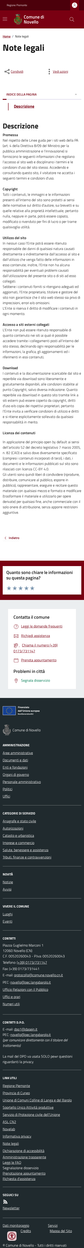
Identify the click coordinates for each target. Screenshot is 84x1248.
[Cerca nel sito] (70, 19)
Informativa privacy (17, 1136)
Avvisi (7, 889)
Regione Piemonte (17, 5)
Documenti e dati (15, 760)
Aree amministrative (18, 753)
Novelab (9, 1129)
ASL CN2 (9, 1121)
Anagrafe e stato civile (19, 821)
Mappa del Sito (61, 1231)
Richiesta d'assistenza (19, 1178)
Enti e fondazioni (15, 767)
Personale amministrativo (22, 781)
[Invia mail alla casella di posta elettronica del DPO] (25, 1029)
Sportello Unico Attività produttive (28, 1107)
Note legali (11, 1143)
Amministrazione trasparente (24, 1157)
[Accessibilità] (11, 1236)
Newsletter (11, 1208)
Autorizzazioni (13, 828)
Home (7, 36)
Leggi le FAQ (12, 1162)
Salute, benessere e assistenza (25, 850)
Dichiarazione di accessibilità (23, 1150)
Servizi (53, 1225)
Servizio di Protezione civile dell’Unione (31, 1114)
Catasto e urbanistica (18, 835)
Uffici (6, 796)
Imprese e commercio (18, 842)
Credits (26, 1231)
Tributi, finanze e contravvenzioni (27, 857)
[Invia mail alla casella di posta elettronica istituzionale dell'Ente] (38, 975)
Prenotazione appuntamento (24, 1173)
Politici (7, 789)
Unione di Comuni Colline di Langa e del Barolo (37, 1100)
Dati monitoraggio (16, 1225)
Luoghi (8, 914)
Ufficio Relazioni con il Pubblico (25, 989)
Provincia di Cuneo (16, 1093)
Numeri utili (11, 1004)
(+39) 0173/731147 (32, 962)
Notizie (8, 882)
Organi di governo (16, 774)
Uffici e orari (11, 996)
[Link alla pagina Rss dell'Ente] (5, 1201)
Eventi (7, 921)
